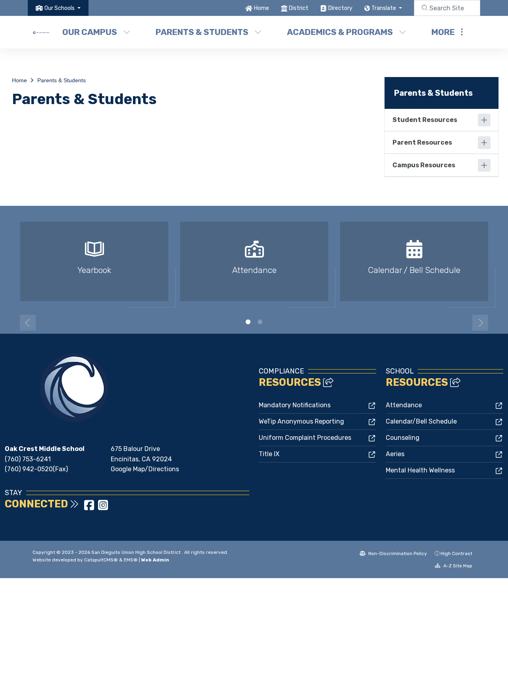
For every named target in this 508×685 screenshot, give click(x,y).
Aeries (395, 454)
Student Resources (425, 120)
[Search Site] (447, 8)
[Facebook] (90, 507)
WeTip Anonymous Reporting (301, 421)
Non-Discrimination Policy (397, 553)
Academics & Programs (340, 32)
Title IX (269, 454)
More (443, 32)
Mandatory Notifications (295, 405)
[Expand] (484, 120)
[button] (62, 8)
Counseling (402, 437)
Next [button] (480, 323)
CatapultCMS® (101, 560)
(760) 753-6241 (28, 459)
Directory (340, 8)
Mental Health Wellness (420, 470)
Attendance (404, 405)
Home (261, 8)
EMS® (131, 560)
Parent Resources (422, 142)
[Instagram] (103, 507)
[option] (94, 265)
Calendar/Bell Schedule (421, 421)
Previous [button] (28, 323)
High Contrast (456, 553)
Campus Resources (424, 165)
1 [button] (248, 322)
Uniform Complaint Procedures (305, 437)
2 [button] (260, 322)
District (298, 8)
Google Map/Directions (145, 469)
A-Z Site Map (457, 566)
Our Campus (89, 32)
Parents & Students (202, 32)
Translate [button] (384, 8)
